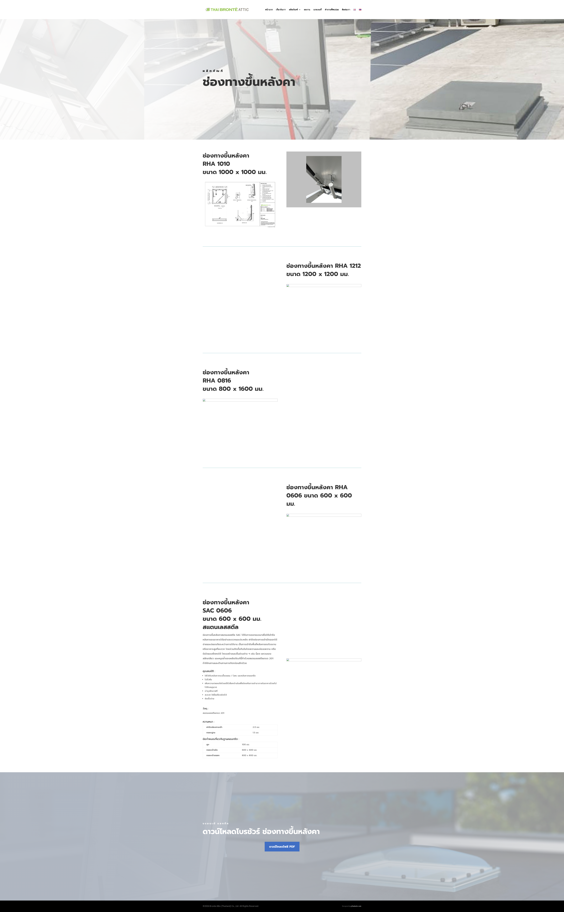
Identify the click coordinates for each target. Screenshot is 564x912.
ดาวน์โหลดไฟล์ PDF (282, 846)
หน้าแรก (269, 9)
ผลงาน (307, 9)
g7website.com (356, 906)
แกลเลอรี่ (317, 9)
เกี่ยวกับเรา (281, 9)
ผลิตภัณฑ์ (293, 9)
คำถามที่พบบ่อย (332, 9)
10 (335, 648)
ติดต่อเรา (346, 9)
